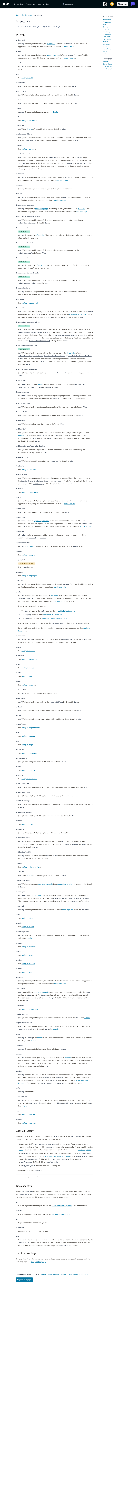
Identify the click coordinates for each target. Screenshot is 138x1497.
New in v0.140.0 (24, 326)
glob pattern (31, 546)
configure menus (28, 668)
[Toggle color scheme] (112, 4)
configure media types (30, 659)
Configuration (27, 15)
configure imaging (28, 555)
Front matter (107, 37)
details (55, 112)
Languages (106, 44)
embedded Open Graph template (54, 618)
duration (68, 1058)
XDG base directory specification (57, 1156)
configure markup (28, 651)
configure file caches (29, 120)
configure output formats (31, 728)
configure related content (31, 867)
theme (39, 1038)
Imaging (105, 41)
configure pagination (29, 753)
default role (39, 235)
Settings (106, 61)
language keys (81, 211)
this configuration (84, 1150)
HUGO (6, 4)
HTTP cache (107, 39)
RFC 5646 (81, 209)
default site (71, 353)
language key (58, 601)
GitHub (46, 4)
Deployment (107, 34)
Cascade (106, 29)
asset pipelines (68, 910)
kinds (40, 384)
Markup (105, 46)
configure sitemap (28, 972)
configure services (28, 964)
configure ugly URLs (29, 1114)
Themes (29, 4)
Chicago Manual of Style (61, 1214)
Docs (22, 4)
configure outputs (28, 736)
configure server (28, 955)
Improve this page (24, 1280)
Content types (107, 32)
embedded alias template (65, 611)
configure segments (29, 947)
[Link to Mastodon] (133, 4)
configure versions (28, 1123)
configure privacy (28, 824)
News (16, 4)
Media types (107, 49)
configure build (27, 78)
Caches (105, 27)
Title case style (108, 66)
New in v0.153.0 (24, 231)
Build (104, 24)
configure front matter (30, 470)
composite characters (65, 884)
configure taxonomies (30, 1009)
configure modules (28, 685)
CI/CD (21, 1150)
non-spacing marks (45, 884)
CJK (49, 478)
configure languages (29, 576)
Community (37, 4)
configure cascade (28, 149)
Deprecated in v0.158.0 (26, 563)
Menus (105, 51)
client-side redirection (77, 314)
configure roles (27, 918)
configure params (28, 770)
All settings (107, 22)
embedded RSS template (52, 615)
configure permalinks (29, 779)
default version (40, 265)
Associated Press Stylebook (62, 1206)
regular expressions (41, 521)
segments (37, 895)
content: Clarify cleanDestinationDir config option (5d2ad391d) (64, 1274)
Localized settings (109, 69)
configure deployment (30, 303)
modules (21, 435)
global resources (53, 55)
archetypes (51, 44)
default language (41, 209)
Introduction (107, 20)
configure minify (28, 676)
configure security (28, 927)
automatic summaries (41, 992)
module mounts (69, 47)
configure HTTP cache (30, 492)
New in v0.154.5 (24, 349)
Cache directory (108, 64)
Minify (105, 54)
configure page (27, 745)
